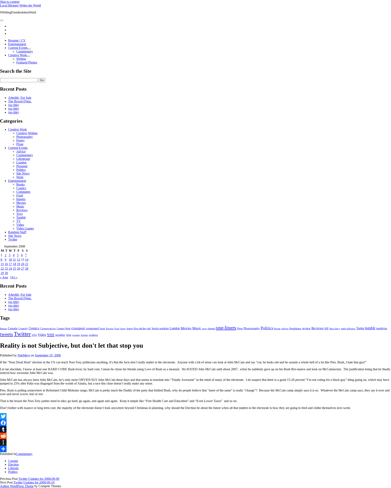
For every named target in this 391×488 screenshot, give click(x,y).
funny (123, 329)
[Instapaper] (195, 442)
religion (285, 328)
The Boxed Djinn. (20, 101)
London (21, 162)
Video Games (25, 228)
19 (18, 264)
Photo (240, 328)
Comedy (23, 328)
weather (60, 334)
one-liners (226, 327)
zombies (93, 334)
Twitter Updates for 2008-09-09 (38, 478)
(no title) (13, 105)
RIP (326, 328)
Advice (21, 151)
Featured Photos (26, 62)
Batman (3, 329)
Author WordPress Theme (17, 486)
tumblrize (381, 328)
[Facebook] (195, 423)
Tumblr (21, 217)
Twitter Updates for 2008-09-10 (33, 482)
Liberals (13, 468)
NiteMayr (24, 355)
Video (20, 224)
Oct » (14, 277)
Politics (21, 169)
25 (14, 268)
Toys (19, 213)
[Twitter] (195, 416)
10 (10, 259)
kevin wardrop (160, 328)
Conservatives (48, 328)
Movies (21, 202)
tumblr (370, 328)
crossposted (92, 328)
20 (22, 264)
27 (22, 268)
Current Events (17, 47)
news (204, 328)
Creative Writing (26, 133)
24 (10, 268)
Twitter (12, 239)
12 (18, 259)
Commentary (24, 51)
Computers (23, 191)
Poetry (20, 140)
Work (19, 177)
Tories (360, 328)
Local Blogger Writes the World (20, 5)
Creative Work (17, 55)
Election (110, 328)
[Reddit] (195, 436)
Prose (19, 144)
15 (2, 264)
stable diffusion (348, 328)
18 (14, 264)
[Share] (195, 449)
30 (6, 273)
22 (2, 268)
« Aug (4, 277)
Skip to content (9, 1)
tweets (6, 334)
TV (18, 221)
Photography (24, 136)
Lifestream (23, 158)
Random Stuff (17, 232)
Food (19, 195)
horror (130, 328)
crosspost (78, 328)
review (306, 328)
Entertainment (17, 44)
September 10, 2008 (48, 355)
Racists (277, 328)
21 (26, 264)
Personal (21, 166)
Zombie (84, 335)
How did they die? (142, 328)
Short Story (334, 328)
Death (102, 328)
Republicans (295, 328)
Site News (23, 173)
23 (6, 268)
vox (50, 334)
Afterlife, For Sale (19, 97)
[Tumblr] (195, 429)
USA (34, 334)
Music (20, 206)
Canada (13, 328)
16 (6, 264)
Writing (21, 58)
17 (10, 264)
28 (26, 268)
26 (18, 268)
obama (211, 328)
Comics (21, 188)
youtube (76, 335)
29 (2, 273)
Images (20, 199)
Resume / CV (17, 40)
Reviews (21, 210)
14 (26, 259)
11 (14, 259)
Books (20, 184)
